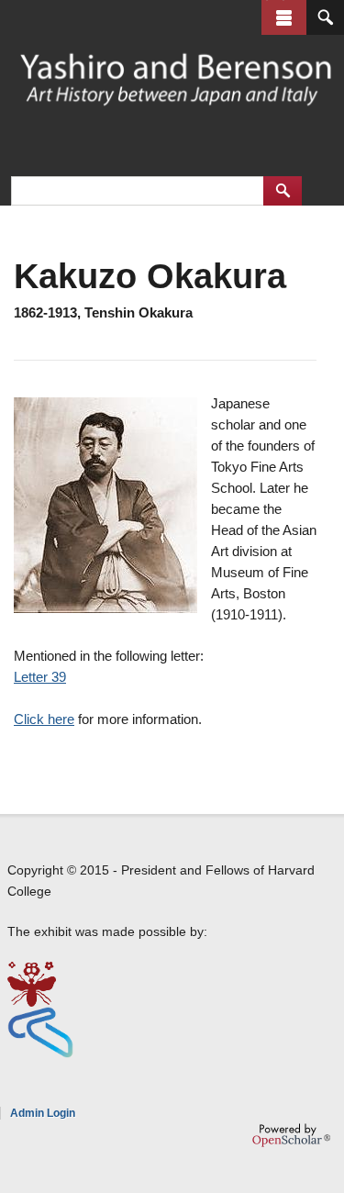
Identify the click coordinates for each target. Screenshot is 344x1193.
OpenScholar (291, 1135)
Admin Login (42, 1113)
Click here (44, 719)
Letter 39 (40, 677)
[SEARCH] (325, 17)
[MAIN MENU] (283, 17)
